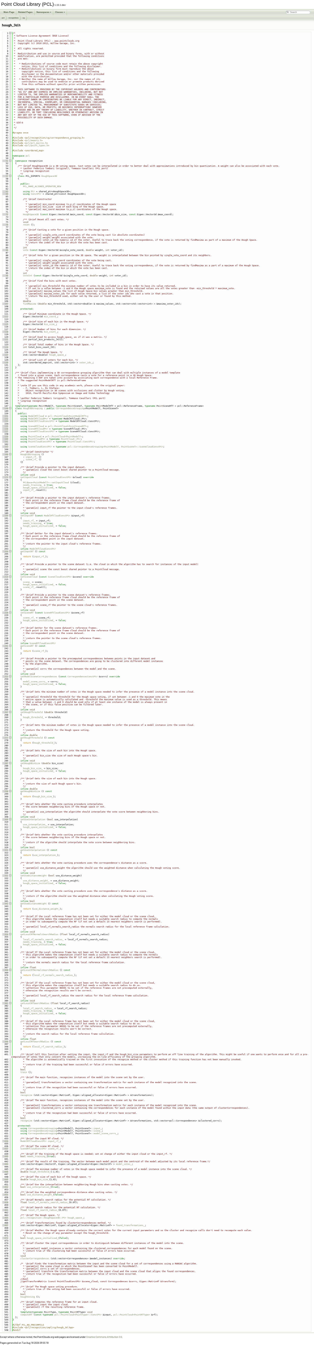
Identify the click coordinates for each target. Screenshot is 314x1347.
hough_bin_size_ (33, 768)
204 (5, 551)
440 (5, 1156)
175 (5, 477)
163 (5, 446)
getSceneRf (27, 646)
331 (5, 875)
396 (5, 1041)
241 (5, 646)
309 (5, 819)
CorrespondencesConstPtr (83, 676)
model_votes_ (124, 1164)
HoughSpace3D (49, 176)
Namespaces (42, 12)
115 (5, 324)
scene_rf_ (31, 459)
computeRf (26, 1314)
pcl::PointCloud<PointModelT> (63, 436)
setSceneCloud (28, 577)
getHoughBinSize (30, 791)
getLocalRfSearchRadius (34, 1041)
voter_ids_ (85, 362)
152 (5, 418)
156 (5, 429)
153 (5, 421)
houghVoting (27, 1297)
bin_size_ (50, 324)
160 (5, 439)
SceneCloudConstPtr (40, 446)
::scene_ (96, 1131)
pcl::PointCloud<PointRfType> (131, 1314)
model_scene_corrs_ (35, 681)
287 (5, 763)
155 (5, 426)
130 (5, 362)
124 (5, 347)
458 (5, 1202)
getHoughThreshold (31, 738)
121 (5, 339)
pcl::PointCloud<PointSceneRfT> (67, 426)
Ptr (33, 191)
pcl (3, 18)
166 (5, 454)
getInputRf (27, 551)
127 (5, 355)
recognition (13, 18)
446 (5, 1172)
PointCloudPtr (36, 439)
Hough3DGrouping (33, 408)
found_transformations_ (130, 1225)
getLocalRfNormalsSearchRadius (39, 970)
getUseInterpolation (32, 850)
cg (24, 18)
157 (5, 431)
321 (5, 850)
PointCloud (34, 436)
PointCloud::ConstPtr (81, 441)
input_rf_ (31, 457)
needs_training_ (33, 485)
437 (5, 1148)
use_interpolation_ (35, 824)
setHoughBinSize (30, 763)
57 (5, 176)
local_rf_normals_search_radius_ (43, 939)
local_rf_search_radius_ (38, 1008)
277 (5, 738)
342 (5, 903)
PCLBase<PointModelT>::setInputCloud (46, 482)
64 (5, 194)
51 (5, 161)
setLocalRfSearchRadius (34, 1003)
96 (5, 275)
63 (5, 191)
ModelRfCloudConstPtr (41, 421)
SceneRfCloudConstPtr (41, 431)
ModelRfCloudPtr (38, 418)
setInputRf (27, 515)
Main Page (9, 12)
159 (5, 436)
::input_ (96, 1128)
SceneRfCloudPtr (38, 429)
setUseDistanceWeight (33, 875)
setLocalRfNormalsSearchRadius (39, 934)
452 (5, 1187)
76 (5, 224)
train (23, 1072)
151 (5, 416)
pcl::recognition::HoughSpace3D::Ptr (43, 1218)
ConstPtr (36, 194)
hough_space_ (57, 355)
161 (5, 441)
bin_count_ (50, 332)
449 (5, 1179)
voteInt (27, 275)
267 (5, 712)
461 (5, 1210)
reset (26, 224)
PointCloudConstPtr (40, 441)
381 (5, 1003)
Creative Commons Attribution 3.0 (104, 1337)
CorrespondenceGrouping (70, 408)
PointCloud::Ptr (71, 439)
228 (5, 612)
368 (5, 970)
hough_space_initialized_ (38, 487)
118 (5, 332)
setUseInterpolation (32, 819)
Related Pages (25, 12)
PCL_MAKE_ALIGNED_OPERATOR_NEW (42, 186)
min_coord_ (50, 316)
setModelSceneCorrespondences (38, 676)
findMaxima (29, 304)
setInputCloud (28, 477)
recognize (26, 1095)
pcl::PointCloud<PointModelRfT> (67, 416)
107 (5, 304)
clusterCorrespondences (34, 1258)
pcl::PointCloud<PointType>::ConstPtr (78, 1314)
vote (25, 250)
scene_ (27, 582)
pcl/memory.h (33, 140)
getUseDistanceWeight (33, 903)
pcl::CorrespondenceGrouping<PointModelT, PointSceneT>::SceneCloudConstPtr (115, 446)
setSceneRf (27, 612)
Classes (59, 12)
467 (5, 1225)
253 (5, 676)
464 (5, 1218)
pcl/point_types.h (37, 145)
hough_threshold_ (33, 717)
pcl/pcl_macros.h (36, 143)
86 (5, 250)
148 (5, 408)
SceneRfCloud (36, 426)
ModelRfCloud (36, 416)
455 (5, 1194)
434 (5, 1141)
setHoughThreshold (31, 712)
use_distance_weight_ (36, 880)
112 (5, 316)
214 (5, 577)
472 (5, 1238)
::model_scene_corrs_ (104, 1133)
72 (5, 214)
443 (5, 1164)
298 (5, 791)
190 (5, 515)
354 (5, 934)
